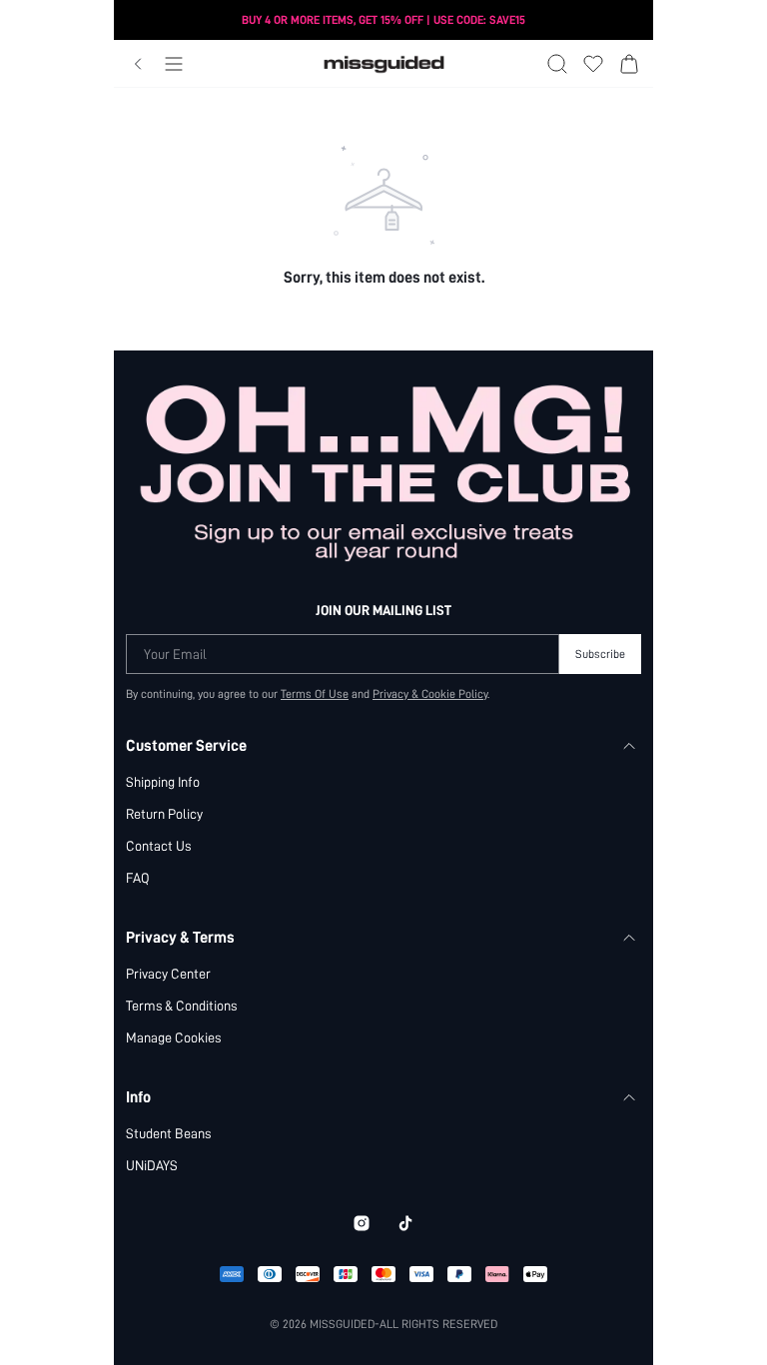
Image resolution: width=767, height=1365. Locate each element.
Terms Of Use (315, 694)
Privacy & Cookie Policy (430, 694)
